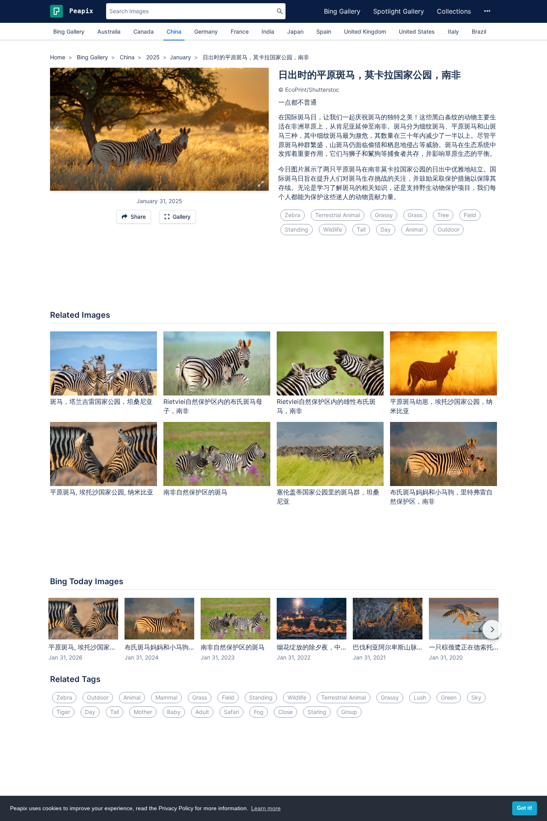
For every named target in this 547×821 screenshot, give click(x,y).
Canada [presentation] (143, 31)
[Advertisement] (273, 278)
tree (443, 215)
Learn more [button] (266, 808)
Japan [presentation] (295, 31)
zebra (292, 215)
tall (361, 229)
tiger (63, 711)
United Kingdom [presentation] (365, 31)
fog (258, 711)
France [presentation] (240, 31)
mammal (166, 697)
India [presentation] (267, 31)
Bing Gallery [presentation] (68, 31)
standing (296, 229)
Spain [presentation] (323, 31)
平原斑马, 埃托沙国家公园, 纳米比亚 (101, 492)
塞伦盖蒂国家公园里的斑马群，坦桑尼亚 (328, 496)
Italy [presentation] (453, 31)
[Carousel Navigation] (273, 635)
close (285, 711)
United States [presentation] (417, 31)
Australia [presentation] (109, 31)
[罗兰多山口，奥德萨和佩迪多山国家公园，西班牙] (57, 129)
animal (414, 229)
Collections (454, 11)
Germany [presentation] (206, 31)
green (449, 697)
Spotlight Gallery (398, 11)
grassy (384, 215)
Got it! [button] (524, 808)
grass (415, 215)
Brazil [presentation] (479, 31)
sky (476, 697)
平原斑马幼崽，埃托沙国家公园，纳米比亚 (441, 406)
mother (143, 711)
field (470, 215)
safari (231, 711)
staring (317, 711)
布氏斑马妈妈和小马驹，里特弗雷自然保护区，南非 (441, 496)
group (349, 711)
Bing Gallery (342, 11)
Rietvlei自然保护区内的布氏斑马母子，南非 (212, 406)
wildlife (332, 229)
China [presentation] (174, 31)
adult (202, 711)
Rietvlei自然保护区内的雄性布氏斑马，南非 (326, 406)
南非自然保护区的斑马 (195, 492)
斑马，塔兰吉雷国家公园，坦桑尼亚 (101, 401)
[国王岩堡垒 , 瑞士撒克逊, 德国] (261, 129)
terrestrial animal (337, 215)
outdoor (448, 229)
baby (174, 711)
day (385, 229)
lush (420, 697)
